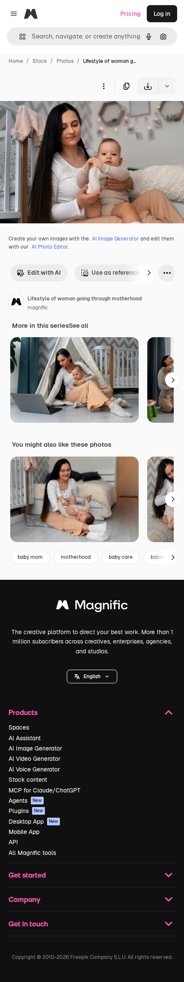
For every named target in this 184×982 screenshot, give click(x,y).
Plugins (26, 811)
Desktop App (33, 821)
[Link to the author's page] (16, 303)
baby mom (30, 557)
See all (78, 325)
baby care (121, 557)
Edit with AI (44, 272)
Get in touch (28, 923)
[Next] (149, 273)
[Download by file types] (166, 86)
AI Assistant (25, 738)
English (92, 676)
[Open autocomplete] (19, 36)
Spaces (19, 727)
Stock (40, 61)
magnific (37, 307)
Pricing (130, 14)
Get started (27, 874)
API (13, 842)
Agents (25, 800)
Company (24, 899)
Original (55, 114)
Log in (162, 14)
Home (16, 61)
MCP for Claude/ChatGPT (44, 790)
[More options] (103, 86)
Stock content (28, 779)
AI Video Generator (34, 758)
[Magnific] (92, 607)
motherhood (76, 557)
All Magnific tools (32, 853)
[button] (92, 676)
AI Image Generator (115, 238)
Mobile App (24, 832)
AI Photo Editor (50, 246)
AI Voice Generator (34, 769)
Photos (65, 61)
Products (23, 712)
